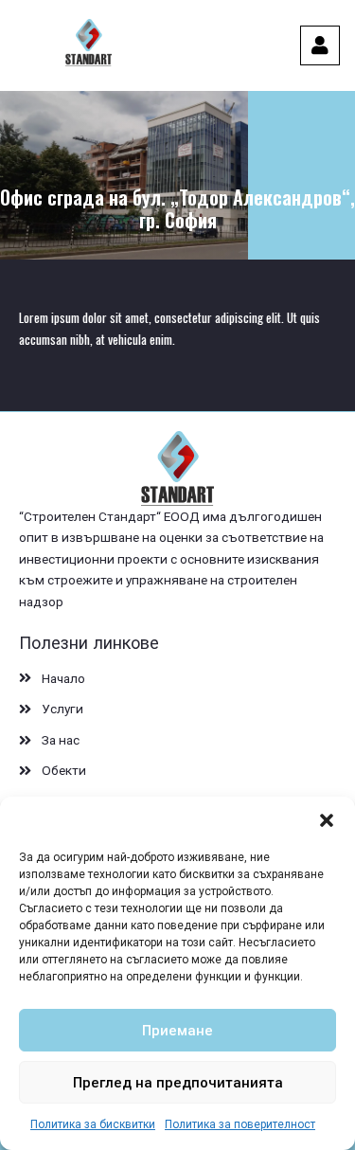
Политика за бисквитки (92, 1124)
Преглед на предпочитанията (178, 1082)
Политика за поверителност (240, 1124)
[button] (326, 820)
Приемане (177, 1030)
